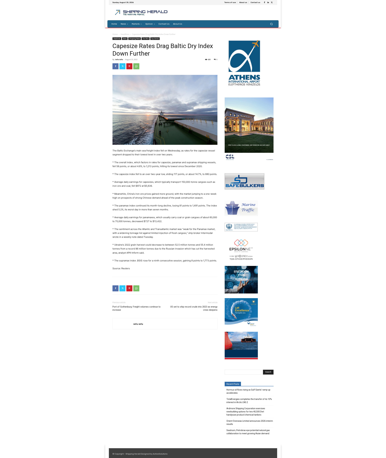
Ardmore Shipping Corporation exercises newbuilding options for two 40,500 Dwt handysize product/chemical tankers (245, 411)
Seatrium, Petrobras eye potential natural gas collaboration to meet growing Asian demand (248, 432)
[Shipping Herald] (141, 12)
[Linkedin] (268, 2)
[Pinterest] (129, 66)
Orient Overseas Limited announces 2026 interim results (249, 422)
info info (119, 59)
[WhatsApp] (136, 66)
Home (115, 34)
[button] (271, 23)
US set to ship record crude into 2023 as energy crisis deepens (193, 308)
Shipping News (134, 39)
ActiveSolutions (160, 454)
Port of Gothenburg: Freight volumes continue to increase (136, 308)
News (125, 39)
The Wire (145, 39)
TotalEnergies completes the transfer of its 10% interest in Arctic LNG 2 (249, 400)
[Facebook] (264, 2)
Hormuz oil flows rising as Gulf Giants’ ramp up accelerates (248, 391)
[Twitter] (272, 2)
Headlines (125, 34)
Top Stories (155, 39)
